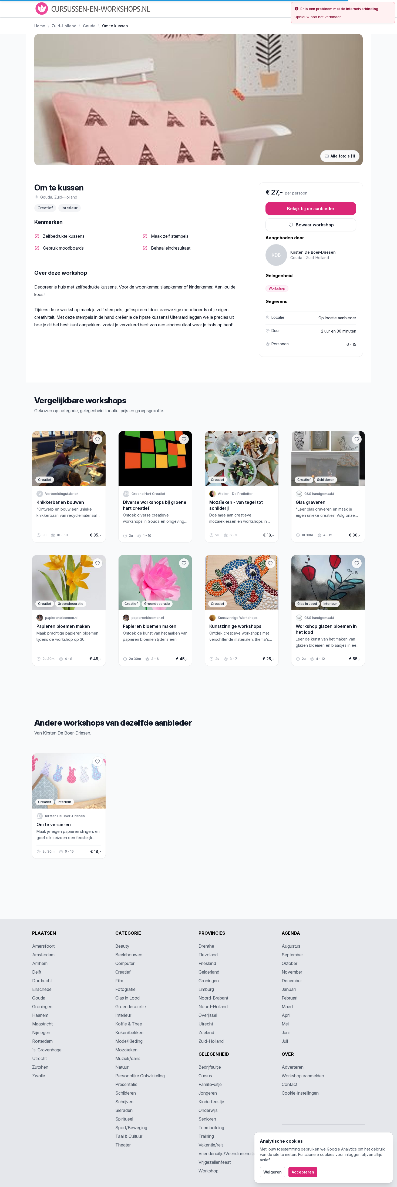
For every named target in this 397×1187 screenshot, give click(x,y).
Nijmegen (41, 1032)
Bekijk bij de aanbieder (311, 208)
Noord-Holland (213, 1006)
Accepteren (303, 1172)
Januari (289, 989)
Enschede (42, 989)
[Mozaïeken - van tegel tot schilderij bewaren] (270, 439)
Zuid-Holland (64, 26)
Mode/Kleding (129, 1041)
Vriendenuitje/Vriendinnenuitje (227, 1153)
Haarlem (40, 1015)
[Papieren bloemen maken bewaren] (97, 563)
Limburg (206, 989)
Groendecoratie (130, 1006)
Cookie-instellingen (300, 1093)
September (292, 954)
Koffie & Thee (128, 1024)
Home (39, 26)
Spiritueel (124, 1119)
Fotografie (125, 989)
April (286, 1015)
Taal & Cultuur (128, 1136)
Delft (36, 972)
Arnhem (40, 963)
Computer (124, 963)
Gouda (89, 26)
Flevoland (208, 954)
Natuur (122, 1067)
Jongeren (207, 1093)
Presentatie (126, 1084)
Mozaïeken (126, 1049)
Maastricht (42, 1024)
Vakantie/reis (211, 1145)
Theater (123, 1145)
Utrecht (39, 1058)
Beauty (122, 946)
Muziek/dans (127, 1058)
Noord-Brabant (213, 998)
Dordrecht (42, 980)
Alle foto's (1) (343, 156)
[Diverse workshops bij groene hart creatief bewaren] (184, 439)
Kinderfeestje (211, 1101)
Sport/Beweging (131, 1127)
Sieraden (124, 1110)
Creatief (45, 208)
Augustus (291, 946)
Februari (289, 998)
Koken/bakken (129, 1032)
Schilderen (125, 1093)
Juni (286, 1032)
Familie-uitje (210, 1084)
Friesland (207, 963)
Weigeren (272, 1172)
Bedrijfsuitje (209, 1067)
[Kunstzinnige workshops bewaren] (270, 563)
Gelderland (208, 972)
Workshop (277, 288)
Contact (289, 1084)
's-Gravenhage (47, 1049)
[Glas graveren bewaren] (357, 439)
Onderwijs (208, 1110)
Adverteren (293, 1067)
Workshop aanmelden (303, 1075)
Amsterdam (43, 954)
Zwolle (38, 1075)
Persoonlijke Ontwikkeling (140, 1075)
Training (206, 1136)
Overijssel (207, 1015)
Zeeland (206, 1032)
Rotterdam (42, 1041)
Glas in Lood (127, 998)
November (292, 972)
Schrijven (124, 1101)
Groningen (42, 1006)
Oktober (289, 963)
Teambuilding (211, 1127)
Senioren (207, 1119)
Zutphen (40, 1067)
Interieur (70, 208)
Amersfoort (43, 946)
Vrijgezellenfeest (214, 1162)
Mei (285, 1024)
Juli (285, 1041)
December (292, 980)
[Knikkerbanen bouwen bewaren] (97, 439)
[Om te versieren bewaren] (97, 761)
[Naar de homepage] (93, 8)
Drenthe (206, 946)
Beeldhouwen (128, 954)
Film (119, 980)
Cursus (205, 1075)
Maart (287, 1006)
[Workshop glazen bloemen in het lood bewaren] (357, 563)
